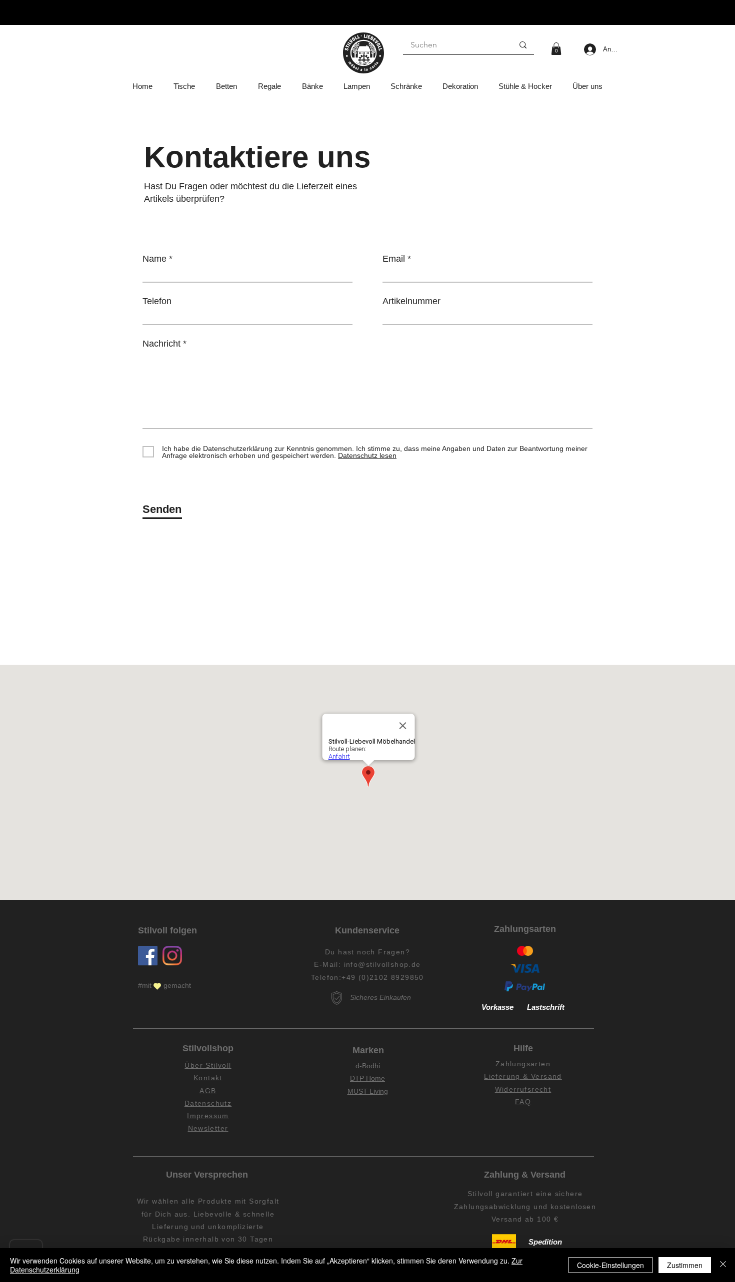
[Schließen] (723, 1265)
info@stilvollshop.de (382, 964)
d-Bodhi (368, 1066)
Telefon (157, 301)
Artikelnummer (411, 301)
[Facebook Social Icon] (148, 955)
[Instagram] (172, 955)
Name (154, 258)
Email (393, 258)
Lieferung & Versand (523, 1076)
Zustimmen (684, 1265)
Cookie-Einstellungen (610, 1265)
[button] (556, 48)
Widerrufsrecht (523, 1089)
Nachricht (161, 343)
